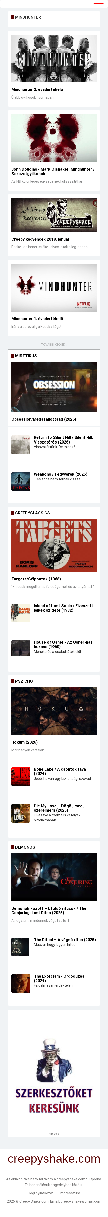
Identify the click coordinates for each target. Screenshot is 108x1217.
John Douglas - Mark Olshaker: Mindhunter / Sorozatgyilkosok (53, 171)
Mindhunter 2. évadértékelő (37, 89)
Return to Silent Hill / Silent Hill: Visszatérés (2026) (63, 440)
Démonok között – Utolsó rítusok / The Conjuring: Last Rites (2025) (48, 910)
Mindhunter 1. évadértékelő (37, 318)
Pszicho (24, 681)
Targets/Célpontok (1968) (36, 579)
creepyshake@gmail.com (81, 1201)
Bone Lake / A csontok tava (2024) (60, 771)
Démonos (25, 847)
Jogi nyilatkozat (41, 1193)
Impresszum (70, 1193)
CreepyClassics (32, 513)
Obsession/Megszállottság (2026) (43, 419)
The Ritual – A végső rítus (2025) (65, 939)
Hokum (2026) (24, 742)
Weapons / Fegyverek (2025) (60, 474)
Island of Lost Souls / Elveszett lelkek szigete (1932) (63, 608)
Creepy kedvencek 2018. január (40, 239)
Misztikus (26, 355)
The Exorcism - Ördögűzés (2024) (59, 978)
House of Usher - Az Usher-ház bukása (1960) (63, 644)
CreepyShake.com (34, 1201)
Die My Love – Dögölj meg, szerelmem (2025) (59, 808)
